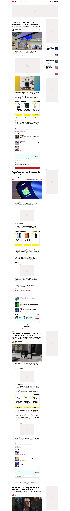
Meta (19, 290)
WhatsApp (16, 290)
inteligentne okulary (21, 444)
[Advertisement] (35, 10)
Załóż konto (37, 156)
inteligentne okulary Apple (28, 444)
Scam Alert (22, 290)
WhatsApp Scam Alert (27, 290)
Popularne (37, 152)
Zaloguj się (56, 1)
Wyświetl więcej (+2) (27, 167)
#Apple (16, 444)
